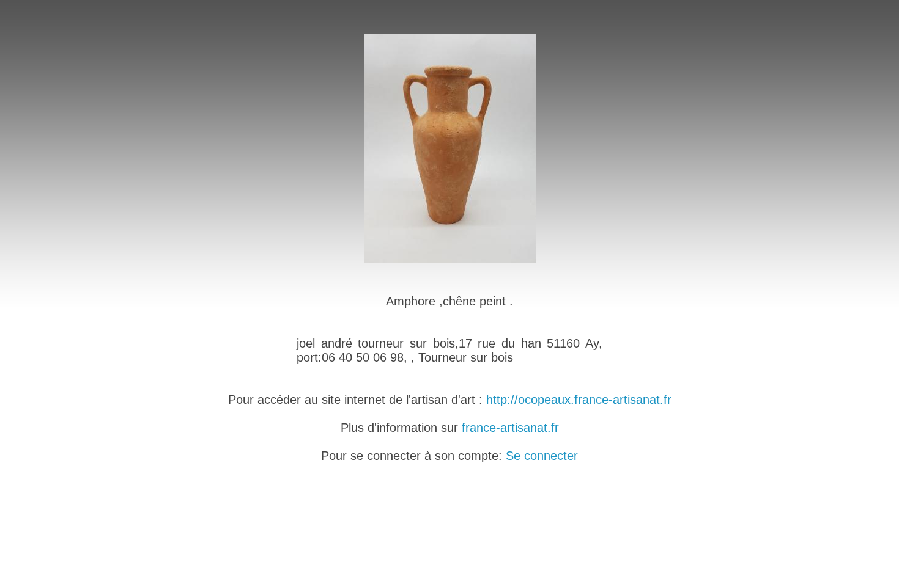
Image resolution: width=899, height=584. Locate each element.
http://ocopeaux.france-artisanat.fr (578, 399)
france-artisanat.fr (510, 427)
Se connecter (542, 455)
